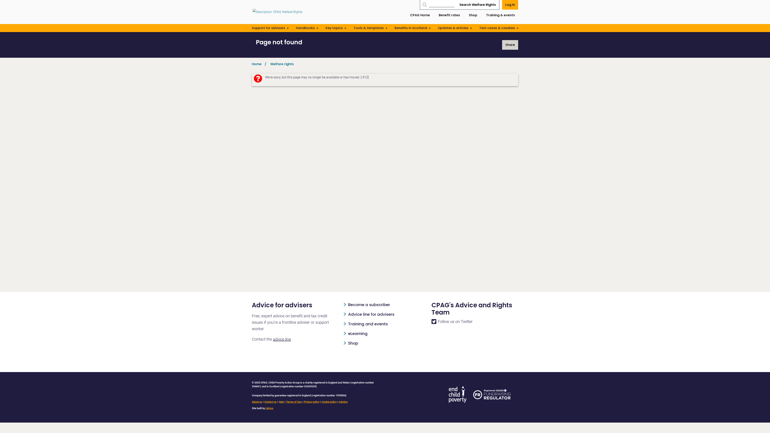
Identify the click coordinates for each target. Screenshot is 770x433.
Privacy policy (311, 401)
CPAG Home (420, 15)
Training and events (368, 324)
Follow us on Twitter (455, 321)
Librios (269, 408)
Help (281, 401)
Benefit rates (449, 15)
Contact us (270, 401)
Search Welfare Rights (477, 4)
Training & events (500, 15)
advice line (282, 339)
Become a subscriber (369, 305)
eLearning (358, 333)
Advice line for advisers (371, 314)
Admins (343, 401)
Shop (473, 15)
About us (257, 401)
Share (510, 44)
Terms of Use (294, 401)
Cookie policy (329, 401)
